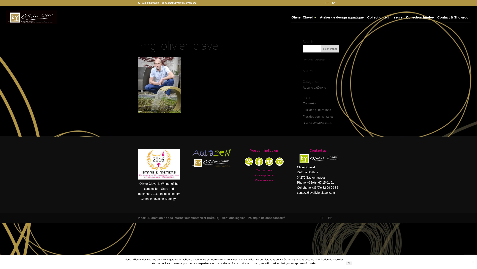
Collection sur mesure (384, 17)
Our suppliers (264, 175)
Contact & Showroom (454, 17)
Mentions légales (233, 217)
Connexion (310, 103)
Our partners (264, 170)
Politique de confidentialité (266, 217)
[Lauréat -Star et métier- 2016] (159, 178)
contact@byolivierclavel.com (316, 192)
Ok (349, 263)
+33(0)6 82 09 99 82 (325, 187)
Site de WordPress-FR (318, 123)
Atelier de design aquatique (342, 17)
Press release (264, 180)
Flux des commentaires (318, 116)
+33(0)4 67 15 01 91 (320, 182)
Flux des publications (317, 110)
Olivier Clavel (302, 17)
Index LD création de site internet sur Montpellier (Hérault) (178, 217)
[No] (472, 262)
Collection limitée (420, 17)
